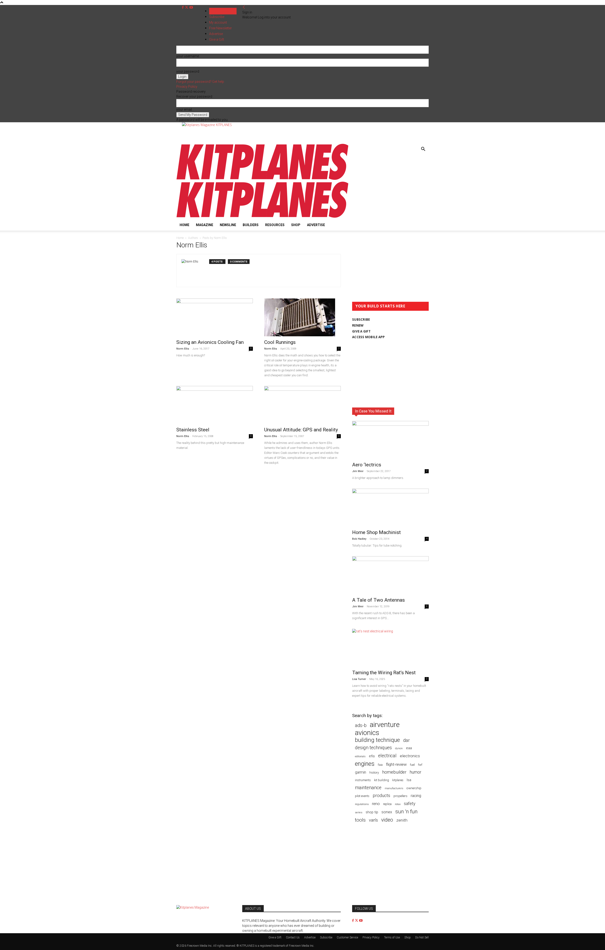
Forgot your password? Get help (200, 81)
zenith (401, 820)
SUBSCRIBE (361, 319)
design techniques (373, 747)
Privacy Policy (186, 86)
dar (406, 740)
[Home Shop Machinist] (390, 507)
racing (416, 795)
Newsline (228, 225)
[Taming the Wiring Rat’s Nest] (390, 648)
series (358, 812)
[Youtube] (191, 7)
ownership (413, 788)
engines (365, 763)
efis (372, 756)
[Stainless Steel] (214, 405)
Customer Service (347, 937)
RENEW (357, 325)
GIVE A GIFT (361, 331)
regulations (362, 804)
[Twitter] (187, 7)
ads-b (361, 725)
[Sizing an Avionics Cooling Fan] (214, 317)
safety (409, 803)
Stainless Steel (192, 430)
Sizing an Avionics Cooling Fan (210, 342)
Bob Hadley (359, 538)
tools (360, 820)
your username (187, 56)
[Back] (244, 7)
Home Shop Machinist (376, 532)
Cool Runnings (280, 342)
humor (415, 772)
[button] (423, 149)
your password (187, 71)
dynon (399, 748)
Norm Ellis (182, 348)
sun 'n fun (406, 811)
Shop (295, 225)
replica (387, 804)
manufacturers (394, 788)
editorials (360, 756)
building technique (377, 740)
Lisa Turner (359, 679)
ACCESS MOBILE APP (368, 337)
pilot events (362, 796)
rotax (398, 804)
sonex (386, 812)
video (387, 819)
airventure (385, 724)
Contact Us (293, 937)
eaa (409, 748)
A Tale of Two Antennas (378, 600)
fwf (420, 764)
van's (373, 820)
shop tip (372, 812)
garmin (360, 772)
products (381, 795)
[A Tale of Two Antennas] (390, 575)
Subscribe (216, 17)
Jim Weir (357, 471)
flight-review (396, 764)
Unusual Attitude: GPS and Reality (301, 430)
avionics (367, 732)
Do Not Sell (422, 937)
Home (184, 225)
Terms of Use (392, 937)
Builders (251, 225)
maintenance (368, 787)
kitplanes (397, 780)
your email (184, 109)
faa (380, 764)
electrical (387, 755)
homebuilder (394, 772)
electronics (410, 755)
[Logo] (262, 179)
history (374, 772)
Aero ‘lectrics (366, 465)
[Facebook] (183, 7)
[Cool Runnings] (302, 317)
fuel (412, 764)
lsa (409, 780)
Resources (275, 225)
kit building (381, 780)
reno (376, 803)
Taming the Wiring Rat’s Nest (384, 672)
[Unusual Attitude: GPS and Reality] (302, 405)
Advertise (316, 225)
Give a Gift (274, 937)
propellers (400, 796)
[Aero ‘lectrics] (390, 440)
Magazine (204, 225)
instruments (363, 780)
